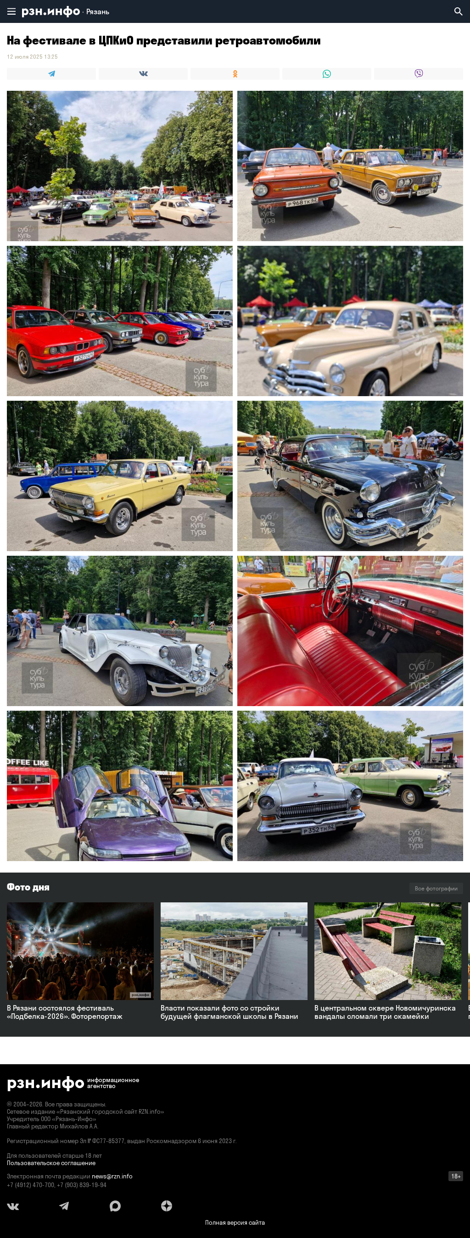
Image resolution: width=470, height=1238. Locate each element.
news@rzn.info (112, 1176)
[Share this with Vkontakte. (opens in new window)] (143, 74)
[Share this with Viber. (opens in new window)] (418, 74)
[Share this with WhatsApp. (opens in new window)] (326, 74)
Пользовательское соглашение (51, 1162)
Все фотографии (436, 888)
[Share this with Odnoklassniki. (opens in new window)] (235, 74)
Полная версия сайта (235, 1222)
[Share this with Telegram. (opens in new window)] (51, 74)
